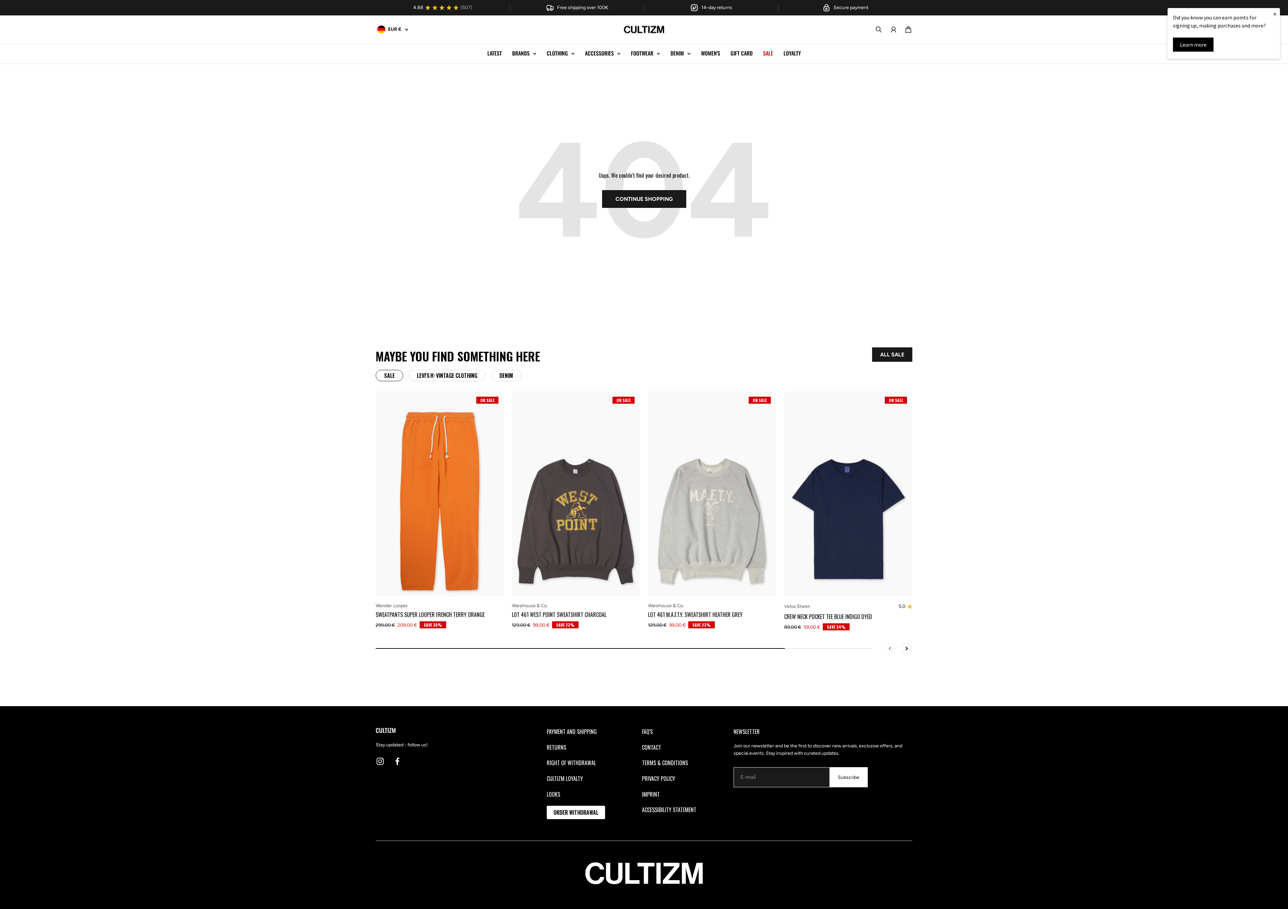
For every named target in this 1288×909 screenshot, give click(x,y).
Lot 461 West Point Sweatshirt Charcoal (559, 615)
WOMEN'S (710, 53)
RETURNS (556, 747)
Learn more (1193, 44)
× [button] (1275, 14)
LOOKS (553, 794)
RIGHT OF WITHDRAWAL (571, 763)
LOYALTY (792, 53)
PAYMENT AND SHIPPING (572, 732)
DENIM (677, 53)
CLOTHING (557, 53)
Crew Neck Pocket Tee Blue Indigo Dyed (828, 617)
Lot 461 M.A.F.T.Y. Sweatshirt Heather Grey (695, 615)
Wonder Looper (392, 606)
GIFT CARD (742, 53)
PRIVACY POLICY (658, 779)
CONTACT (651, 747)
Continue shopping (644, 199)
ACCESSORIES (599, 53)
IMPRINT (651, 794)
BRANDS (521, 53)
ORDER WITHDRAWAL (575, 812)
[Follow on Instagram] (380, 761)
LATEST (494, 53)
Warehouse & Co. (530, 606)
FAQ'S (647, 732)
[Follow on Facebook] (397, 761)
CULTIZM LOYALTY (565, 779)
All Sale (892, 354)
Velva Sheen (797, 606)
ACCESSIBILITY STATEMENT (669, 810)
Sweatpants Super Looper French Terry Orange (430, 615)
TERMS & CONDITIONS (665, 763)
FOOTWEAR (642, 53)
